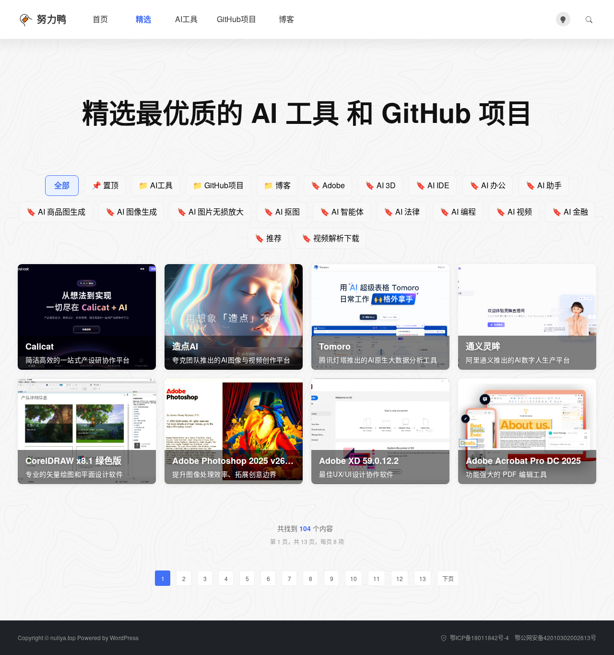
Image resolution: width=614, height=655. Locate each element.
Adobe (328, 185)
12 (399, 578)
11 (376, 578)
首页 (100, 18)
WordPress (124, 637)
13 (422, 578)
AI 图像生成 (131, 211)
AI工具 (186, 18)
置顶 (105, 185)
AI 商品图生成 (55, 211)
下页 (448, 578)
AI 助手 (544, 185)
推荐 (268, 237)
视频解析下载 (330, 237)
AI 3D (380, 185)
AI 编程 (458, 211)
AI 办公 (488, 185)
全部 (62, 185)
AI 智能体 (342, 211)
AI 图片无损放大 (210, 211)
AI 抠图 (282, 211)
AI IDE (432, 185)
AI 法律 (402, 211)
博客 (286, 18)
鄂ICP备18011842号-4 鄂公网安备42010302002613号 (522, 637)
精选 (143, 18)
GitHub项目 (236, 18)
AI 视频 (514, 211)
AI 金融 (570, 211)
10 (353, 578)
